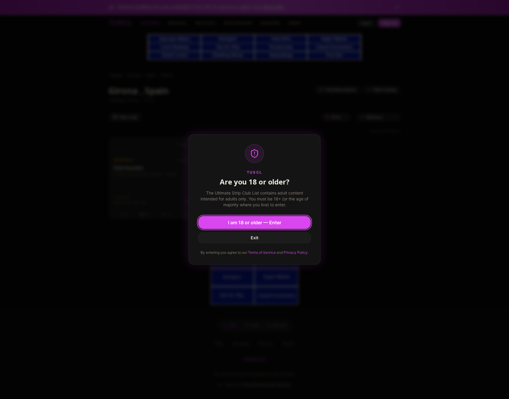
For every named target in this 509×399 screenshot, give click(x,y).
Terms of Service (262, 252)
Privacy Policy (296, 252)
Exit (254, 237)
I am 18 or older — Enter (254, 222)
